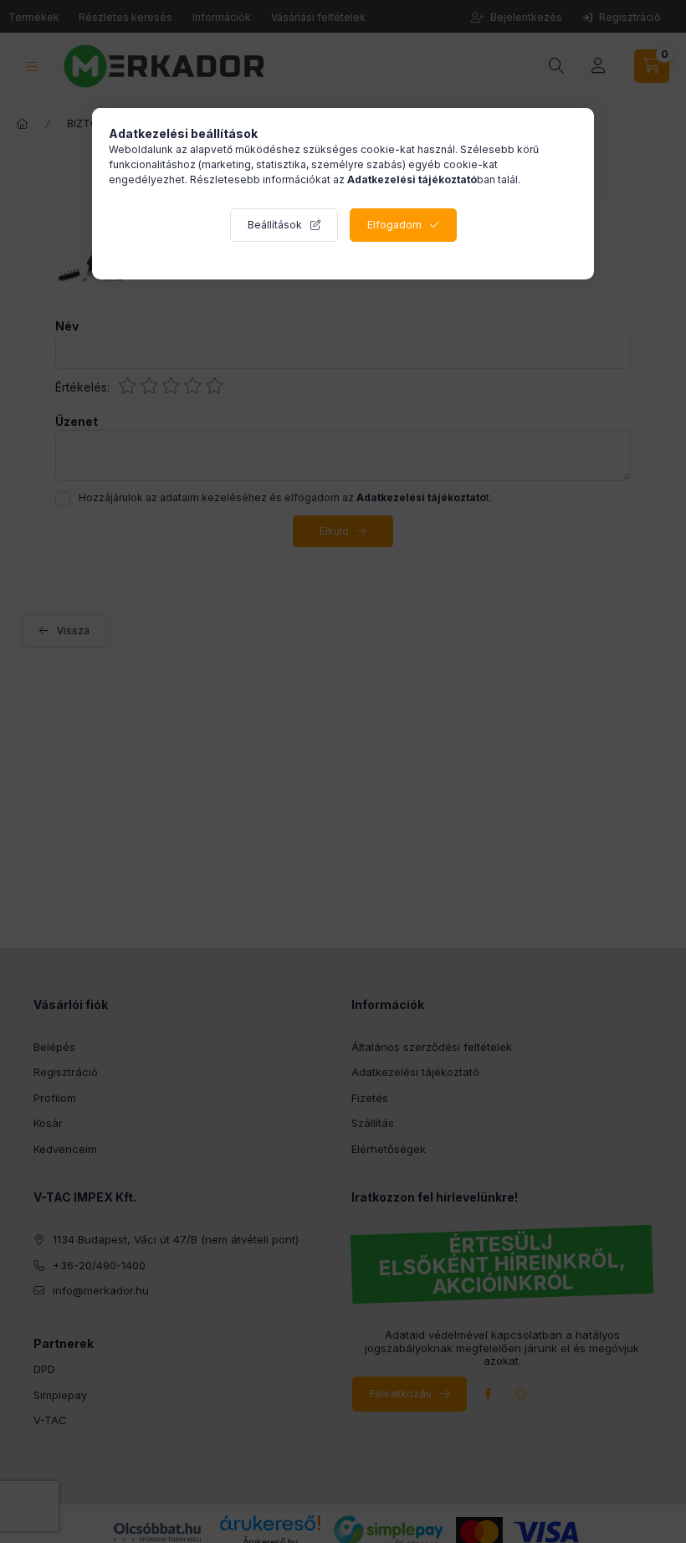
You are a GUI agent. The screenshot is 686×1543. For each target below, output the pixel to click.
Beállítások (275, 224)
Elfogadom (394, 224)
